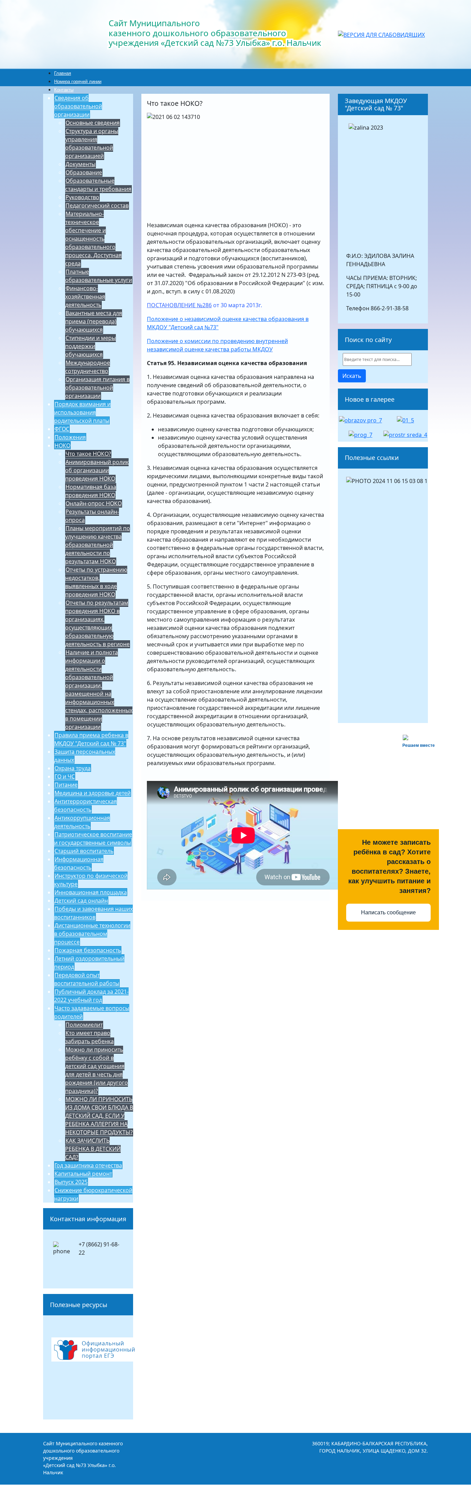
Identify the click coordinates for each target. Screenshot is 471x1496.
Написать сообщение (388, 912)
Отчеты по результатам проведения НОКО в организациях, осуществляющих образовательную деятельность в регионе (97, 623)
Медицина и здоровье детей (92, 793)
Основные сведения (93, 123)
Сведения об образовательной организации (78, 106)
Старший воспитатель (83, 851)
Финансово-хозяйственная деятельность (85, 296)
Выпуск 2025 (71, 1182)
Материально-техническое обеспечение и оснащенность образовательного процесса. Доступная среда (93, 238)
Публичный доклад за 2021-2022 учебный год (91, 996)
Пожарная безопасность (87, 950)
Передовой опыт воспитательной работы (86, 979)
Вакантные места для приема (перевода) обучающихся (93, 321)
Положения (70, 437)
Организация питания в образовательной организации (97, 387)
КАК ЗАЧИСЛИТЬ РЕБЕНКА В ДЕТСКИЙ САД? (93, 1149)
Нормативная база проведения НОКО (90, 491)
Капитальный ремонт (83, 1173)
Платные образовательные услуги (98, 276)
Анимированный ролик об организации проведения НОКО (97, 470)
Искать (351, 376)
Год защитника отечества (88, 1165)
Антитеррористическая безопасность (85, 805)
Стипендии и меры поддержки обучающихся (90, 346)
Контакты (63, 89)
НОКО (62, 445)
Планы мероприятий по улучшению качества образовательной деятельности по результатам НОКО (97, 544)
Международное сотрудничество (87, 367)
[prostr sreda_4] (405, 434)
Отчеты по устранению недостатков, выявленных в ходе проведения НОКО (96, 582)
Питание (66, 785)
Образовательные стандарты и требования (98, 185)
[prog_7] (360, 434)
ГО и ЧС (64, 776)
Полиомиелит (84, 1024)
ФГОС (61, 429)
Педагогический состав (97, 205)
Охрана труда (72, 768)
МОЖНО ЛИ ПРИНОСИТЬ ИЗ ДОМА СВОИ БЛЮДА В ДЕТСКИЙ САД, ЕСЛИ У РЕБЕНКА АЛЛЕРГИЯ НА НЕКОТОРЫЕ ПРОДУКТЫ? (99, 1115)
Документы (81, 164)
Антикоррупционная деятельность (82, 822)
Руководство (82, 197)
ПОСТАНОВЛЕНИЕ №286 (179, 305)
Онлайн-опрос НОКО (94, 503)
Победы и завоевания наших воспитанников (93, 913)
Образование (84, 172)
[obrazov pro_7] (360, 419)
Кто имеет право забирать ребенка (89, 1037)
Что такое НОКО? (88, 454)
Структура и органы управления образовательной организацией (91, 143)
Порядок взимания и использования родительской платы (82, 412)
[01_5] (405, 419)
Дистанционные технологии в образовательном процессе (92, 934)
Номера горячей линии (77, 81)
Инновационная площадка (90, 892)
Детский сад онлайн (81, 900)
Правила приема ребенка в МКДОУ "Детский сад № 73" (91, 739)
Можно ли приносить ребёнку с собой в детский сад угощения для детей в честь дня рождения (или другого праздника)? (96, 1070)
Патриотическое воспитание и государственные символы (93, 838)
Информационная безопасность (78, 863)
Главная (62, 73)
